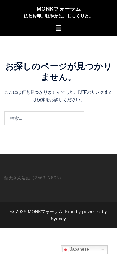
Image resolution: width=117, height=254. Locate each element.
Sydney (58, 218)
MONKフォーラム (58, 8)
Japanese (79, 249)
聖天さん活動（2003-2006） (33, 177)
